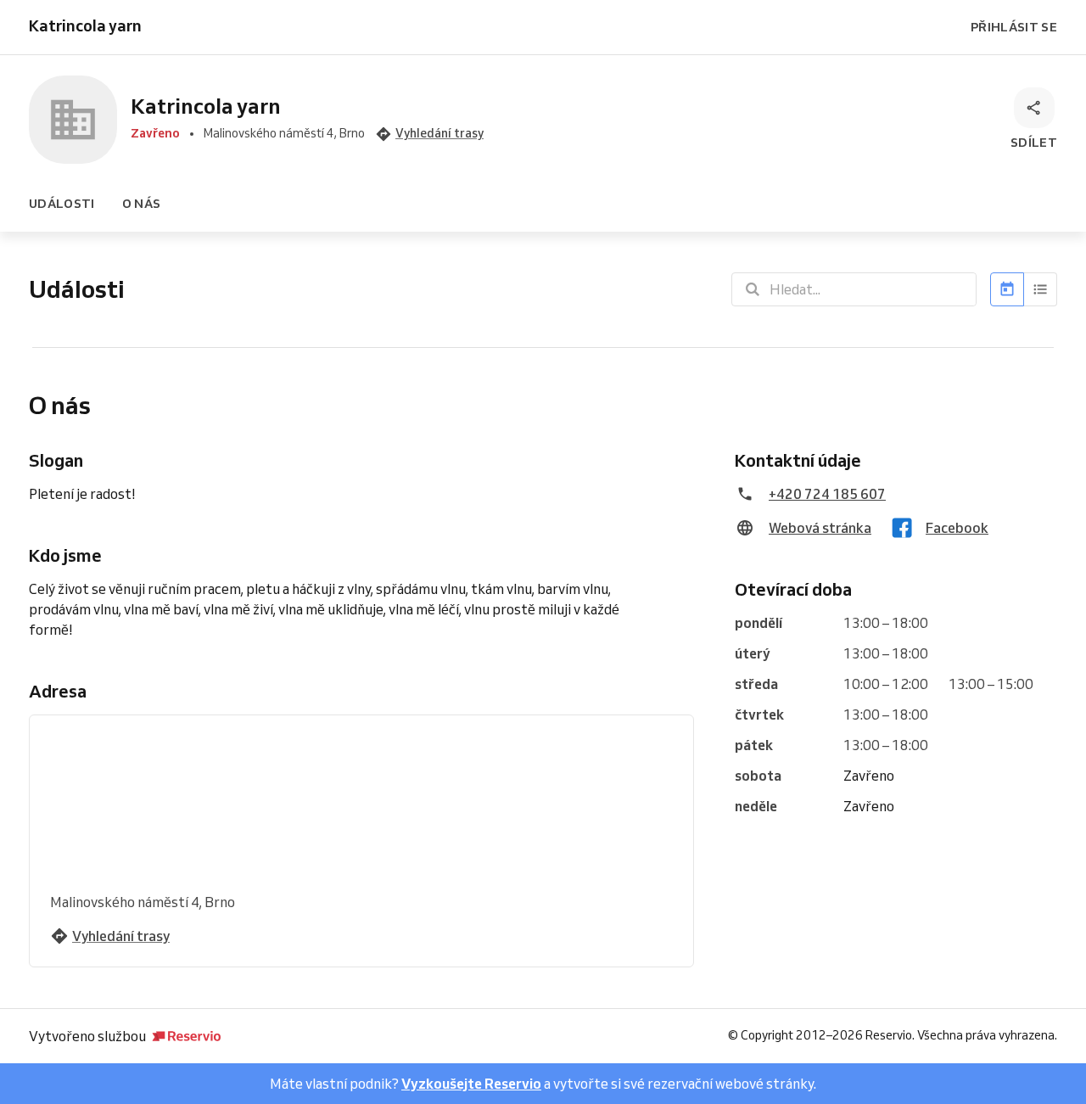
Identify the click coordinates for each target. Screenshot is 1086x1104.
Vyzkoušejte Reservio (471, 1083)
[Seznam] (1040, 289)
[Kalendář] (1007, 289)
